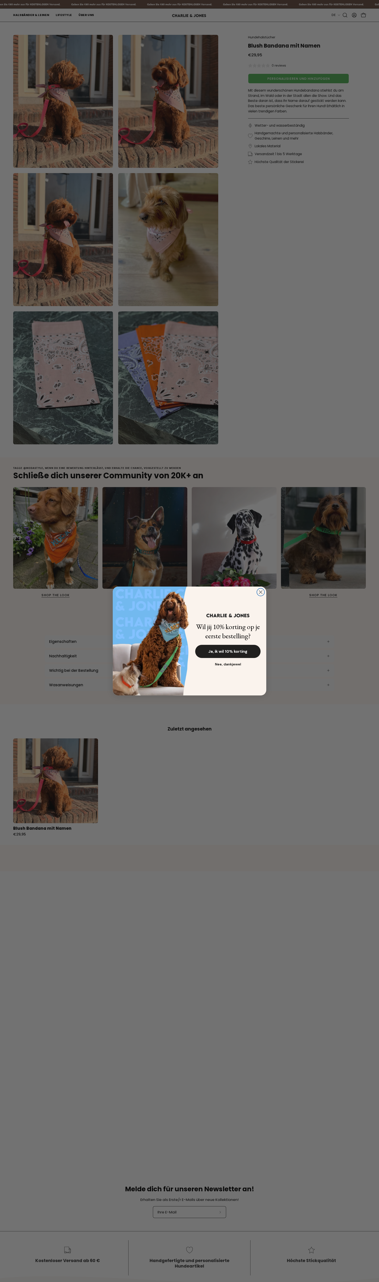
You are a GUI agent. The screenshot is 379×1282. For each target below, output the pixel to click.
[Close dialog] (261, 592)
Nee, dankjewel (228, 664)
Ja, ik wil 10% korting (227, 651)
